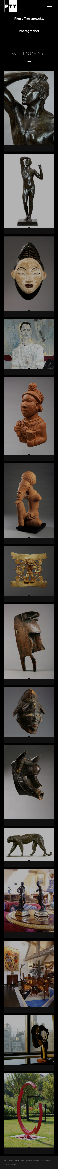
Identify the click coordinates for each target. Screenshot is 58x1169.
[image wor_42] (30, 1044)
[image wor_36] (30, 905)
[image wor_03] (30, 112)
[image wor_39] (30, 978)
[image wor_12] (30, 348)
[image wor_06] (30, 195)
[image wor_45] (30, 1114)
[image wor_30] (30, 786)
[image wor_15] (30, 420)
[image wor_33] (30, 848)
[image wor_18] (30, 504)
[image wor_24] (30, 645)
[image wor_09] (30, 277)
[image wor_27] (30, 716)
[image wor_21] (30, 575)
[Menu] (48, 6)
